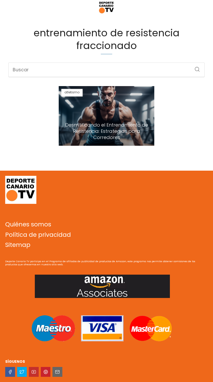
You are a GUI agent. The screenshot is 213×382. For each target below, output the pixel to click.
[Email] (57, 372)
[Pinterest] (46, 372)
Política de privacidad (38, 235)
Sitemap (17, 245)
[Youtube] (34, 372)
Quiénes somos (28, 224)
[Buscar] (195, 67)
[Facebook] (10, 372)
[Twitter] (22, 372)
